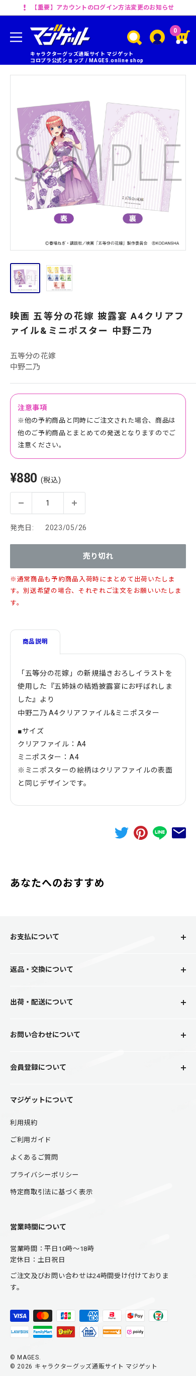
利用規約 (24, 1123)
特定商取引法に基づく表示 (51, 1192)
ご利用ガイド (30, 1140)
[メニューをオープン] (16, 37)
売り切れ (98, 556)
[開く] (134, 37)
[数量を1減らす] (21, 503)
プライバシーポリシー (44, 1175)
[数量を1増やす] (74, 503)
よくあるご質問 (34, 1157)
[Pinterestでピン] (141, 833)
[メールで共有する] (179, 833)
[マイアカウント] (157, 37)
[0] (183, 37)
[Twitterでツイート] (122, 833)
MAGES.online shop (116, 60)
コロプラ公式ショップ (57, 60)
